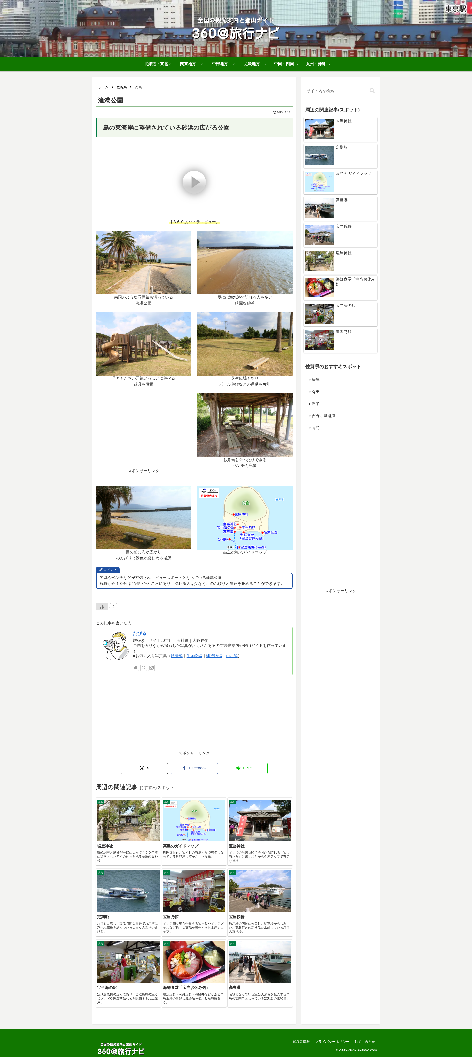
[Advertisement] (143, 433)
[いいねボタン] (102, 606)
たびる (139, 633)
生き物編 (194, 656)
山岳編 (232, 656)
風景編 (177, 656)
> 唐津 (312, 380)
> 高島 (312, 428)
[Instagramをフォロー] (151, 668)
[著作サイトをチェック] (136, 668)
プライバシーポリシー (332, 1041)
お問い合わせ (364, 1041)
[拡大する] (184, 237)
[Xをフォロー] (143, 668)
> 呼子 (312, 404)
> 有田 (312, 392)
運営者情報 (301, 1041)
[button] (372, 91)
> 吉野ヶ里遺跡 (320, 416)
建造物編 (214, 656)
